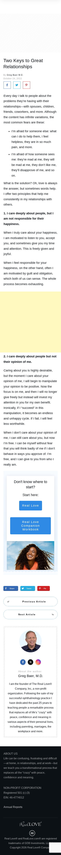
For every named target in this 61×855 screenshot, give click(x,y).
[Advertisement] (30, 322)
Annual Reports (13, 807)
